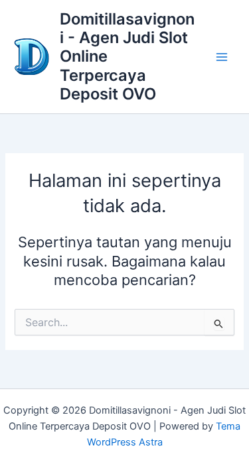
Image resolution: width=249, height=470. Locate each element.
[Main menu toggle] (222, 57)
